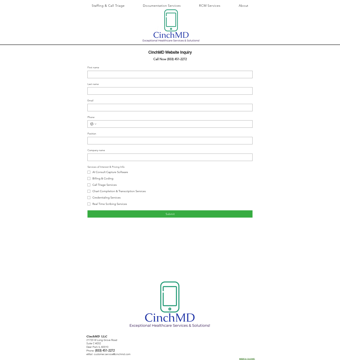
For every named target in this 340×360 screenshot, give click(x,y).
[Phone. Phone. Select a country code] (93, 124)
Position (91, 133)
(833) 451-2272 (105, 350)
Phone (91, 117)
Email (90, 100)
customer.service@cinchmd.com (112, 354)
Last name (93, 84)
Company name (96, 150)
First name (93, 67)
